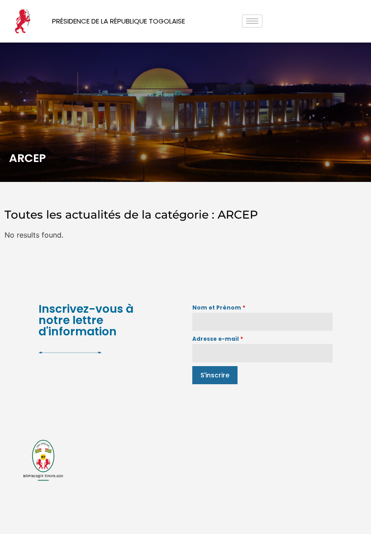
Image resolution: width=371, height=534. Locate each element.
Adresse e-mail (217, 339)
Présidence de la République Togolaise (118, 21)
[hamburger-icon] (252, 21)
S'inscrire (214, 375)
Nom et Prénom (218, 307)
